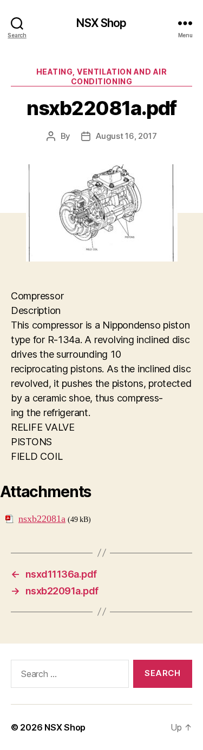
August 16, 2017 (126, 136)
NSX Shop (101, 23)
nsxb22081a (42, 519)
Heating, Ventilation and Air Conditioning (101, 76)
